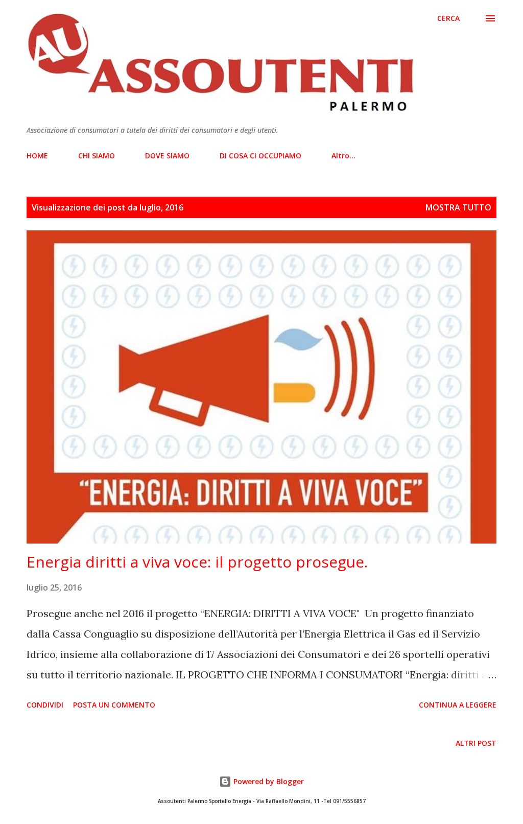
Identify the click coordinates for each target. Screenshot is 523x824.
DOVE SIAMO (167, 155)
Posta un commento (114, 705)
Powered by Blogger (267, 781)
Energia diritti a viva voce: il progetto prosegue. (197, 561)
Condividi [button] (45, 705)
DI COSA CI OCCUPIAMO (260, 155)
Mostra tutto (458, 207)
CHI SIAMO (96, 155)
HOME (37, 155)
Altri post (476, 743)
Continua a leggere (457, 705)
